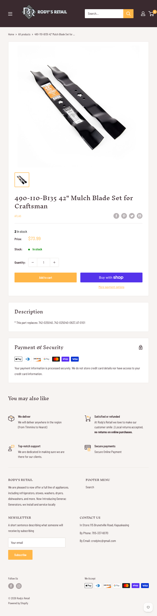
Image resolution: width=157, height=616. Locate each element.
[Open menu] (10, 14)
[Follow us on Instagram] (19, 586)
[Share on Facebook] (116, 215)
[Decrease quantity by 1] (32, 262)
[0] (151, 13)
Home (11, 34)
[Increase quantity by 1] (54, 262)
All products (24, 34)
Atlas (18, 216)
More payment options (111, 287)
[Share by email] (139, 215)
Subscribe (20, 555)
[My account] (143, 13)
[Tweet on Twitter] (132, 215)
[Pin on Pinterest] (124, 215)
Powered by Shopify (18, 603)
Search (90, 487)
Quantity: (20, 262)
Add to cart (45, 277)
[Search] (128, 13)
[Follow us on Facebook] (11, 586)
